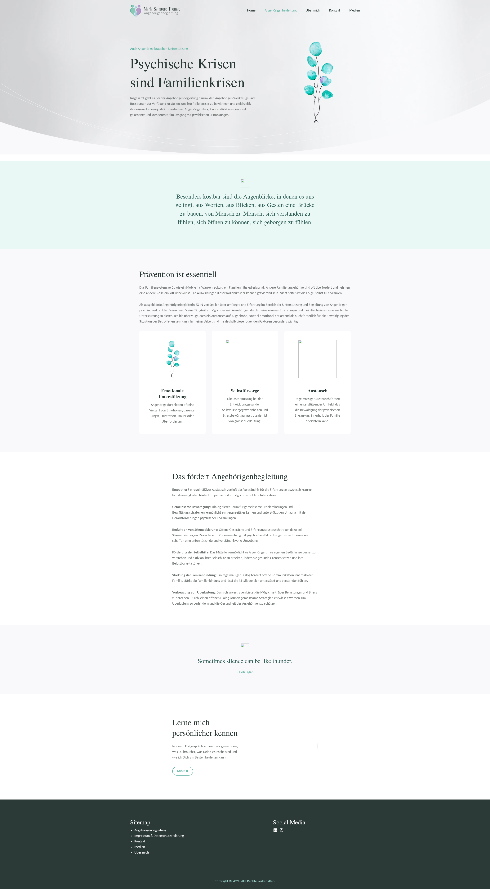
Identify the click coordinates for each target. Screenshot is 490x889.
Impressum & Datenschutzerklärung (159, 836)
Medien (139, 847)
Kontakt (182, 771)
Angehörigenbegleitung (150, 830)
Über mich (141, 853)
